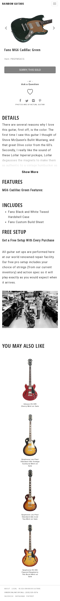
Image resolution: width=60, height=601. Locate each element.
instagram (20, 596)
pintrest (30, 596)
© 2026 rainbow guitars (29, 588)
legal (14, 588)
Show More (30, 172)
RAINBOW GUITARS (13, 3)
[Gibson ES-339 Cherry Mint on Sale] (30, 380)
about (7, 588)
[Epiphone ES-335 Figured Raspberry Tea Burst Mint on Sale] (30, 546)
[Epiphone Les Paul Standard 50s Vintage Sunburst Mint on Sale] (30, 435)
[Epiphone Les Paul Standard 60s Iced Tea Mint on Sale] (30, 490)
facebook (8, 596)
